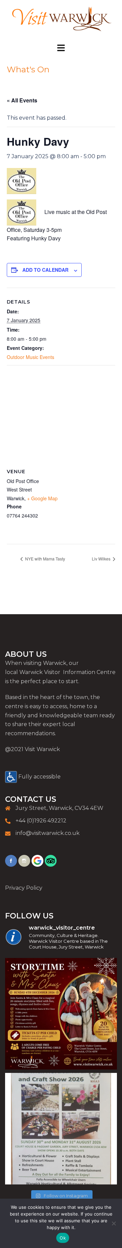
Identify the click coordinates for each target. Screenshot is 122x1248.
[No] (113, 1223)
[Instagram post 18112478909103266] (61, 1128)
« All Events (22, 100)
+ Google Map (42, 498)
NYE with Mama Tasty (44, 558)
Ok (63, 1238)
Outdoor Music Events (30, 357)
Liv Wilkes (101, 558)
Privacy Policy (23, 888)
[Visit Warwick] (61, 21)
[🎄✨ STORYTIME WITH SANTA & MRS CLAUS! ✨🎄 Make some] (61, 1014)
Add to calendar (45, 269)
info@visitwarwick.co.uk (48, 833)
